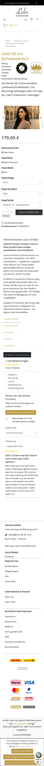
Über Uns (9, 596)
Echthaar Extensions (17, 3)
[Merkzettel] (31, 19)
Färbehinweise (11, 566)
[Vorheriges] (3, 117)
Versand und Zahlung (15, 641)
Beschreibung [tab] (11, 326)
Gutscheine (10, 581)
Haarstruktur (9, 189)
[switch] (38, 762)
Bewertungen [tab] (11, 319)
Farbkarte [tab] (10, 346)
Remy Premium (11, 162)
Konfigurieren (22, 751)
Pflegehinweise (12, 571)
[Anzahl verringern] (4, 212)
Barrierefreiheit (12, 647)
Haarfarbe (7, 200)
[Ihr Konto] (38, 19)
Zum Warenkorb (29, 212)
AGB (7, 636)
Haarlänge (7, 177)
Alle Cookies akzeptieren (22, 762)
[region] (22, 117)
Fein (5, 172)
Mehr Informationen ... (25, 746)
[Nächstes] (41, 117)
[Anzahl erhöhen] (12, 212)
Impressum (10, 616)
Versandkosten (20, 723)
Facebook (9, 556)
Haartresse (9, 152)
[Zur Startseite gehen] (22, 12)
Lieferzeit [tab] (9, 332)
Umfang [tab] (8, 339)
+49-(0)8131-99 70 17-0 (19, 534)
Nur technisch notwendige (22, 757)
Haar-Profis (10, 602)
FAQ (7, 576)
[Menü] (4, 19)
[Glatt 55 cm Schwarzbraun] (22, 117)
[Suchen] (25, 19)
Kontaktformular (28, 546)
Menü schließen (18, 355)
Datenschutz (11, 621)
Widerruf (9, 626)
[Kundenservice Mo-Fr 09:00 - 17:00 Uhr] (36, 3)
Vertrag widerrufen (13, 631)
